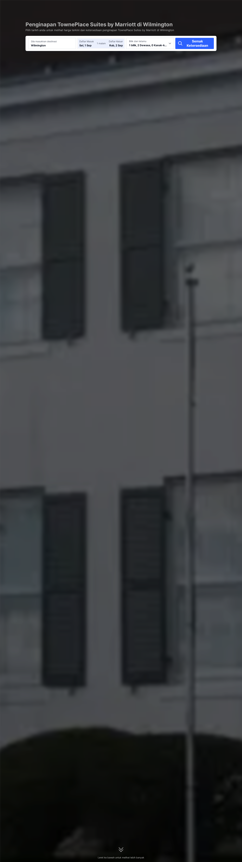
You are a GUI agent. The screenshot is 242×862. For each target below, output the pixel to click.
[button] (213, 5)
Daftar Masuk (86, 41)
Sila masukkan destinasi (44, 41)
